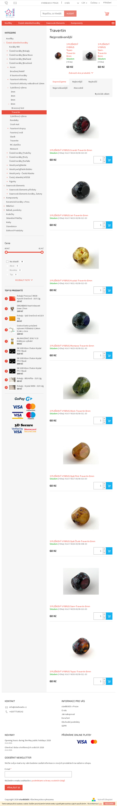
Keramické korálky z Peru (17, 201)
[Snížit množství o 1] (104, 161)
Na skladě (16, 261)
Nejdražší (93, 81)
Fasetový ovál (16, 132)
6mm (13, 99)
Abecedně (78, 88)
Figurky (12, 181)
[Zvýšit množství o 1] (104, 158)
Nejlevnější (77, 81)
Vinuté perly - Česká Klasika (21, 173)
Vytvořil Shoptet (105, 799)
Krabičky (10, 214)
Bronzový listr (18, 108)
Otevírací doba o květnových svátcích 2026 (24, 747)
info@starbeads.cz (18, 707)
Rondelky (14, 120)
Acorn (12, 67)
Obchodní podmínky (71, 722)
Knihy (8, 222)
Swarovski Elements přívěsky (22, 189)
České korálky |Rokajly (19, 51)
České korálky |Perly (18, 157)
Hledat (70, 13)
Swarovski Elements (15, 185)
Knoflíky (10, 38)
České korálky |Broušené (20, 63)
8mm (13, 104)
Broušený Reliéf (17, 71)
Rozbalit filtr (22, 280)
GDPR (64, 725)
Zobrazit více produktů (79, 73)
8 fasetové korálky (18, 75)
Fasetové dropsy (18, 128)
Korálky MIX (14, 46)
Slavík (12, 136)
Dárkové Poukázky (14, 230)
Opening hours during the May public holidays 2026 (28, 740)
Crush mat (14, 124)
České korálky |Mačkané (20, 59)
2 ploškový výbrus (18, 116)
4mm (13, 95)
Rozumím (109, 803)
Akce (14, 265)
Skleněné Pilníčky (14, 218)
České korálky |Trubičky (20, 153)
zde (100, 803)
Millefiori (10, 206)
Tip (13, 274)
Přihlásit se (13, 787)
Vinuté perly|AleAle (17, 165)
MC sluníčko (15, 144)
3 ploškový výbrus (18, 87)
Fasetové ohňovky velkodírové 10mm (27, 83)
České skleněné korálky (17, 42)
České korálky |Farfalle (19, 161)
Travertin (16, 112)
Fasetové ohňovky (18, 79)
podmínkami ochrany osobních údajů (48, 780)
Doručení (66, 718)
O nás (67, 3)
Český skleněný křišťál (19, 177)
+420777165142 (16, 711)
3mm (13, 91)
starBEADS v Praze (49, 3)
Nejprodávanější (60, 88)
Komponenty (12, 197)
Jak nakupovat (68, 714)
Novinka (15, 270)
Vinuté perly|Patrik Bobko (20, 169)
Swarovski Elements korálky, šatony (25, 193)
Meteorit (14, 148)
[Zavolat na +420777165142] (9, 2)
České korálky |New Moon (21, 55)
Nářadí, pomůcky (13, 210)
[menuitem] (8, 23)
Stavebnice (11, 226)
